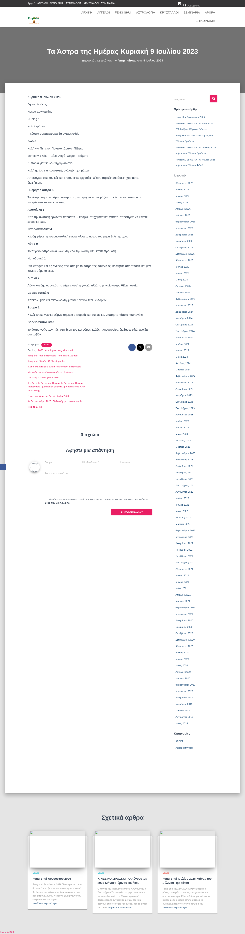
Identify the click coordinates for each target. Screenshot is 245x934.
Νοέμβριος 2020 (184, 627)
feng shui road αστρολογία (42, 355)
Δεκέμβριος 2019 (184, 697)
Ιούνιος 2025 (182, 273)
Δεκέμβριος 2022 (184, 466)
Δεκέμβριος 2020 (184, 620)
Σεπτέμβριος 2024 (185, 331)
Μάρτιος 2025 (183, 292)
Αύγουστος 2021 (184, 569)
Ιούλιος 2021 (182, 575)
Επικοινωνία (205, 20)
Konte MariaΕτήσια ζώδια (41, 366)
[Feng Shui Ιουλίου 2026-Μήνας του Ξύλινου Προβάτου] (187, 849)
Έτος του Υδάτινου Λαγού (41, 396)
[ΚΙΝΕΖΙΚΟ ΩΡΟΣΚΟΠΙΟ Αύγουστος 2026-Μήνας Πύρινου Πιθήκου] (122, 849)
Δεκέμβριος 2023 (184, 389)
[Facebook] (3, 467)
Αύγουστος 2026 (184, 183)
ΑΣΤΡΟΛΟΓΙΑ (73, 3)
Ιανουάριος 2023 (184, 459)
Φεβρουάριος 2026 (185, 221)
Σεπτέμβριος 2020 (185, 639)
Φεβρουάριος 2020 (185, 684)
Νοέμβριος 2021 (184, 549)
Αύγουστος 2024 (184, 337)
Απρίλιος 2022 (183, 517)
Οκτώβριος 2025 (184, 247)
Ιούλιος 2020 (182, 652)
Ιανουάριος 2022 (184, 537)
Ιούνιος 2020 (182, 659)
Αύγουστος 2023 (184, 414)
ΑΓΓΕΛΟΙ (42, 3)
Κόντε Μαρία (75, 401)
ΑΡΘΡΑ (210, 12)
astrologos (50, 350)
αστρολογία (75, 366)
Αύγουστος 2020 (184, 646)
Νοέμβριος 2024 (184, 318)
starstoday (62, 366)
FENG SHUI (57, 3)
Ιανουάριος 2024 (184, 382)
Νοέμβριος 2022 (184, 472)
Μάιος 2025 (182, 279)
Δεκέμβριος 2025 (184, 234)
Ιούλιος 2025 (182, 266)
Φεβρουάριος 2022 (185, 530)
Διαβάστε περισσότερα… (46, 903)
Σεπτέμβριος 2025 (185, 253)
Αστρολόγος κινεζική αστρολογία (45, 372)
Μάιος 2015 (182, 723)
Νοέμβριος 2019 (184, 704)
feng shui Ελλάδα (37, 361)
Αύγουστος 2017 (184, 717)
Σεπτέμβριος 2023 (185, 408)
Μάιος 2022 (182, 511)
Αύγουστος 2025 (184, 260)
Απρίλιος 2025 (183, 286)
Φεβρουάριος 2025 (185, 299)
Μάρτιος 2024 (183, 369)
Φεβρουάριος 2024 (185, 376)
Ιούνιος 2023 (182, 427)
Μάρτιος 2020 (183, 678)
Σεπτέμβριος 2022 (185, 485)
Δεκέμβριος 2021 (184, 543)
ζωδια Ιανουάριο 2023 (39, 401)
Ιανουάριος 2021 (184, 614)
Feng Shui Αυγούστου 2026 (190, 117)
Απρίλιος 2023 (183, 440)
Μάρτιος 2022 (183, 524)
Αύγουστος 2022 (184, 491)
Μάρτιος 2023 (183, 446)
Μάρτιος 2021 (183, 601)
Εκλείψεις (69, 372)
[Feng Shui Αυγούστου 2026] (57, 849)
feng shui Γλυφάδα (68, 355)
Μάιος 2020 (182, 665)
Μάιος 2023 (182, 434)
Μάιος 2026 (182, 202)
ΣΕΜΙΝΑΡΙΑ (108, 3)
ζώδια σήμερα (60, 401)
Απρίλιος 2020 (183, 672)
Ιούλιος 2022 (182, 498)
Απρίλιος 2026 (183, 208)
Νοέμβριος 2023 (184, 395)
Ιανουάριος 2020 (184, 691)
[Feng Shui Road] (33, 16)
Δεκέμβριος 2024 (184, 311)
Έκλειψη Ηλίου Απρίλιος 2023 (43, 377)
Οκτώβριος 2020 (184, 633)
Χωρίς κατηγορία (184, 747)
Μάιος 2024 (182, 356)
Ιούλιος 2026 (182, 189)
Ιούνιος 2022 (182, 504)
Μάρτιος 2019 (183, 710)
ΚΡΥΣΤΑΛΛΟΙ (91, 3)
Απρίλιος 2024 (183, 363)
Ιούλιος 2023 (182, 421)
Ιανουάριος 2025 (184, 305)
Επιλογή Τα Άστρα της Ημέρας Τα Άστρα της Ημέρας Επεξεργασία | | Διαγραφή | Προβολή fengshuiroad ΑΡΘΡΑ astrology (57, 387)
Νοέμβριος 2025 (184, 241)
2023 (40, 350)
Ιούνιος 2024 (182, 350)
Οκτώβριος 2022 (184, 479)
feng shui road (65, 350)
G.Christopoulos (56, 361)
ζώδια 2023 (63, 396)
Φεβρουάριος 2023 (185, 453)
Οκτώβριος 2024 (184, 324)
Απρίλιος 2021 (183, 594)
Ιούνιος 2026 (182, 196)
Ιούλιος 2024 (182, 344)
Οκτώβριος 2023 (184, 401)
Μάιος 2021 (182, 588)
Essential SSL (7, 932)
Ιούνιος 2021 (182, 582)
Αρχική (31, 3)
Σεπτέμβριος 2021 (185, 562)
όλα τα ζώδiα (35, 406)
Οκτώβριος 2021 (184, 556)
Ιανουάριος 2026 (184, 228)
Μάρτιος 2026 (183, 215)
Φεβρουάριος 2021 (185, 607)
